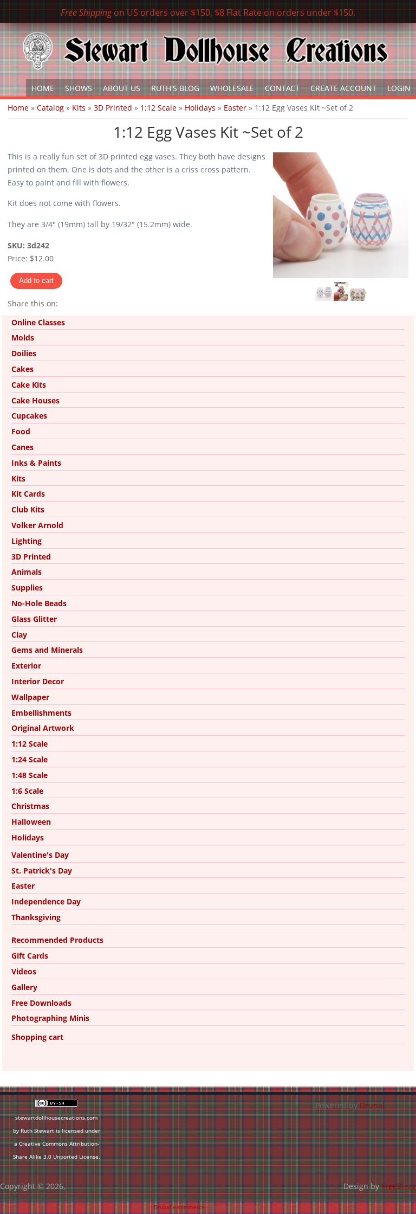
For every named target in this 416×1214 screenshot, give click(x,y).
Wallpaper (30, 697)
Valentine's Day (40, 855)
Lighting (26, 541)
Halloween (31, 822)
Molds (22, 337)
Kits (79, 107)
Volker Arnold (37, 525)
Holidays (200, 107)
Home (42, 88)
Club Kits (27, 509)
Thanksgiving (36, 917)
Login (399, 88)
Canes (22, 447)
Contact (282, 88)
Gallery (24, 987)
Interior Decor (37, 681)
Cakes (22, 369)
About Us (121, 88)
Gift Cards (29, 955)
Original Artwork (42, 728)
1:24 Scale (29, 759)
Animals (26, 572)
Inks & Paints (36, 463)
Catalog (50, 107)
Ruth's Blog (175, 88)
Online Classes (38, 322)
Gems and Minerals (47, 650)
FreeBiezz (398, 1186)
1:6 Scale (27, 791)
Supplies (27, 587)
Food (20, 431)
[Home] (205, 51)
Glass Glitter (34, 619)
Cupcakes (29, 415)
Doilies (23, 353)
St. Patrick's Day (41, 870)
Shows (78, 88)
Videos (23, 971)
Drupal (372, 1105)
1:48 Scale (29, 775)
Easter (235, 107)
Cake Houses (35, 400)
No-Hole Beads (39, 603)
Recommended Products (57, 940)
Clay (19, 635)
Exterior (26, 665)
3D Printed (113, 107)
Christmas (30, 806)
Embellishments (41, 713)
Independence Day (46, 901)
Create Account (343, 88)
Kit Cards (28, 494)
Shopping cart (37, 1037)
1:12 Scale (158, 107)
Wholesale (232, 88)
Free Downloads (41, 1003)
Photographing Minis (50, 1018)
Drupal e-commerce (179, 1207)
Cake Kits (28, 385)
